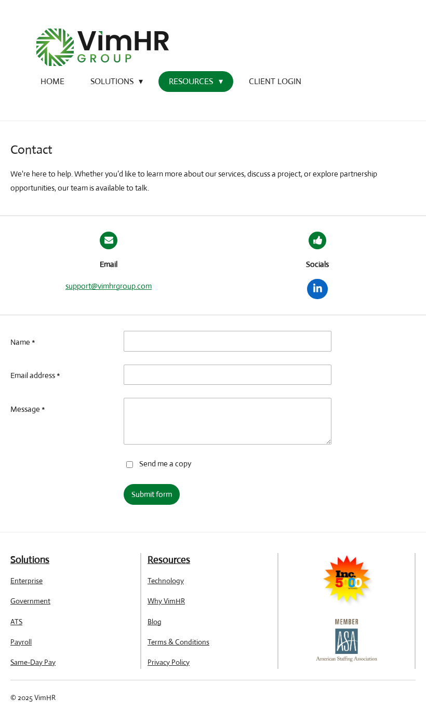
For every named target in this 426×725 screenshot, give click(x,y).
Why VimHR (166, 601)
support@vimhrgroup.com (108, 286)
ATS (16, 621)
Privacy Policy (169, 662)
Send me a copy (165, 463)
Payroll (21, 642)
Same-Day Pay (33, 662)
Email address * (35, 375)
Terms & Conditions (178, 642)
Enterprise (26, 580)
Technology (166, 580)
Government (30, 601)
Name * (22, 342)
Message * (27, 409)
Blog (155, 621)
